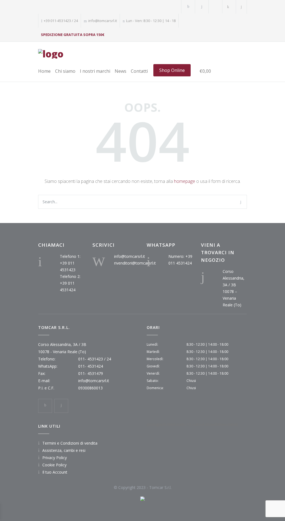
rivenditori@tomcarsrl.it (135, 263)
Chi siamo (65, 71)
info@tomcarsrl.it (129, 256)
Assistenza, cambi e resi (63, 450)
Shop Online (172, 70)
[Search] (241, 7)
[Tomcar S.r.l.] (50, 54)
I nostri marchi (95, 71)
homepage (184, 181)
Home (44, 71)
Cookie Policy (54, 464)
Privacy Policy (54, 457)
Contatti (139, 71)
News (120, 71)
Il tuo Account (54, 472)
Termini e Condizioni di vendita (69, 443)
